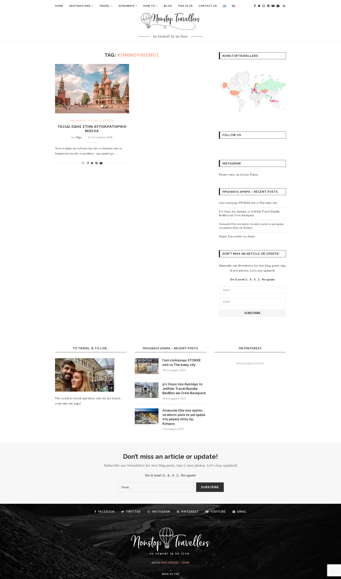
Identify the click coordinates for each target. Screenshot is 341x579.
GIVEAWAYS (127, 6)
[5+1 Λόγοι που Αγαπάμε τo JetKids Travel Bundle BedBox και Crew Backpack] (146, 390)
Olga (78, 137)
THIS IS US (185, 6)
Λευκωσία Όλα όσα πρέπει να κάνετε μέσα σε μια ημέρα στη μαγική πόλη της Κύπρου (251, 226)
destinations (78, 120)
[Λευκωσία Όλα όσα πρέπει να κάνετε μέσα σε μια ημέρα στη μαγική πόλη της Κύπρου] (146, 416)
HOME (59, 6)
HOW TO (149, 6)
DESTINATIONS (80, 6)
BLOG (168, 6)
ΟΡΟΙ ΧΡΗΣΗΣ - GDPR (175, 562)
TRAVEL (104, 6)
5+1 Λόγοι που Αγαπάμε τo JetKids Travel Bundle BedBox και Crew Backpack (249, 213)
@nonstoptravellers (250, 363)
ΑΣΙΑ (94, 120)
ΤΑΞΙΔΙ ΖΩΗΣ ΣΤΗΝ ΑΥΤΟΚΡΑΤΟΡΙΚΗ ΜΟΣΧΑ (92, 128)
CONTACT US (208, 6)
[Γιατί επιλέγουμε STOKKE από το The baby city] (146, 366)
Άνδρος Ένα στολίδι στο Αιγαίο (237, 236)
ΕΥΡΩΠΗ (108, 120)
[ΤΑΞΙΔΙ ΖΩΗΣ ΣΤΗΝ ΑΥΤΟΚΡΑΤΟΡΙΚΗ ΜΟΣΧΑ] (92, 88)
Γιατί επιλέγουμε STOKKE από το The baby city (248, 203)
